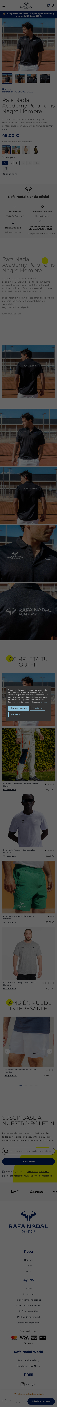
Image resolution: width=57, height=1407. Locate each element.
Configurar (37, 708)
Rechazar (15, 714)
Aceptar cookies (19, 708)
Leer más (44, 702)
